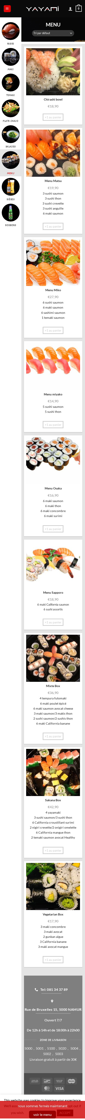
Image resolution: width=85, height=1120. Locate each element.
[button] (7, 8)
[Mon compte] (70, 8)
